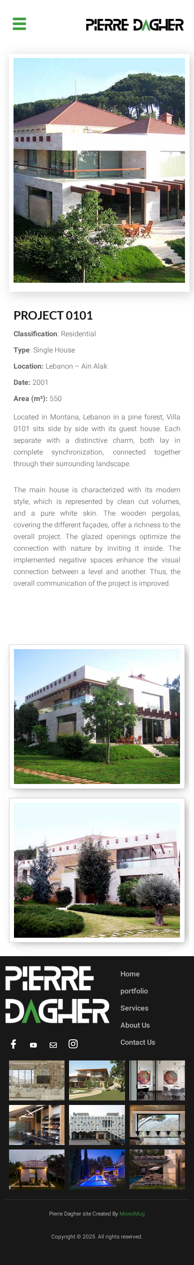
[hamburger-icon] (19, 24)
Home (130, 974)
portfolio (134, 991)
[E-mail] (53, 1045)
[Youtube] (33, 1045)
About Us (135, 1025)
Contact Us (137, 1042)
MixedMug (132, 1214)
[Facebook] (13, 1045)
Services (134, 1008)
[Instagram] (73, 1045)
